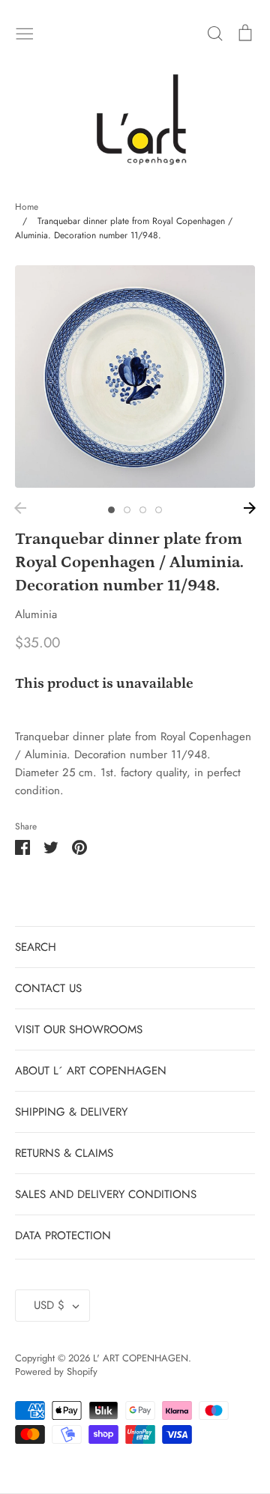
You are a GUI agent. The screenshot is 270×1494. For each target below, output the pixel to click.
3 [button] (143, 509)
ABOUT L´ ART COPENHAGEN (90, 1070)
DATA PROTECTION (63, 1235)
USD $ (49, 1305)
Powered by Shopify (56, 1371)
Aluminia (36, 614)
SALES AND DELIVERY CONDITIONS (105, 1194)
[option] (135, 376)
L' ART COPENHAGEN (140, 1358)
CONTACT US (48, 988)
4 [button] (158, 509)
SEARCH (35, 947)
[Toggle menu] (24, 32)
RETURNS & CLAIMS (64, 1153)
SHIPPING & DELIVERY (71, 1112)
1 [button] (111, 509)
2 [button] (127, 509)
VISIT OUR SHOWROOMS (78, 1029)
